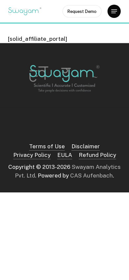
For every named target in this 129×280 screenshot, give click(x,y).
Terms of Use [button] (47, 146)
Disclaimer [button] (85, 146)
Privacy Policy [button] (32, 155)
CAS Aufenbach (91, 175)
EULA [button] (64, 155)
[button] (114, 11)
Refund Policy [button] (97, 155)
